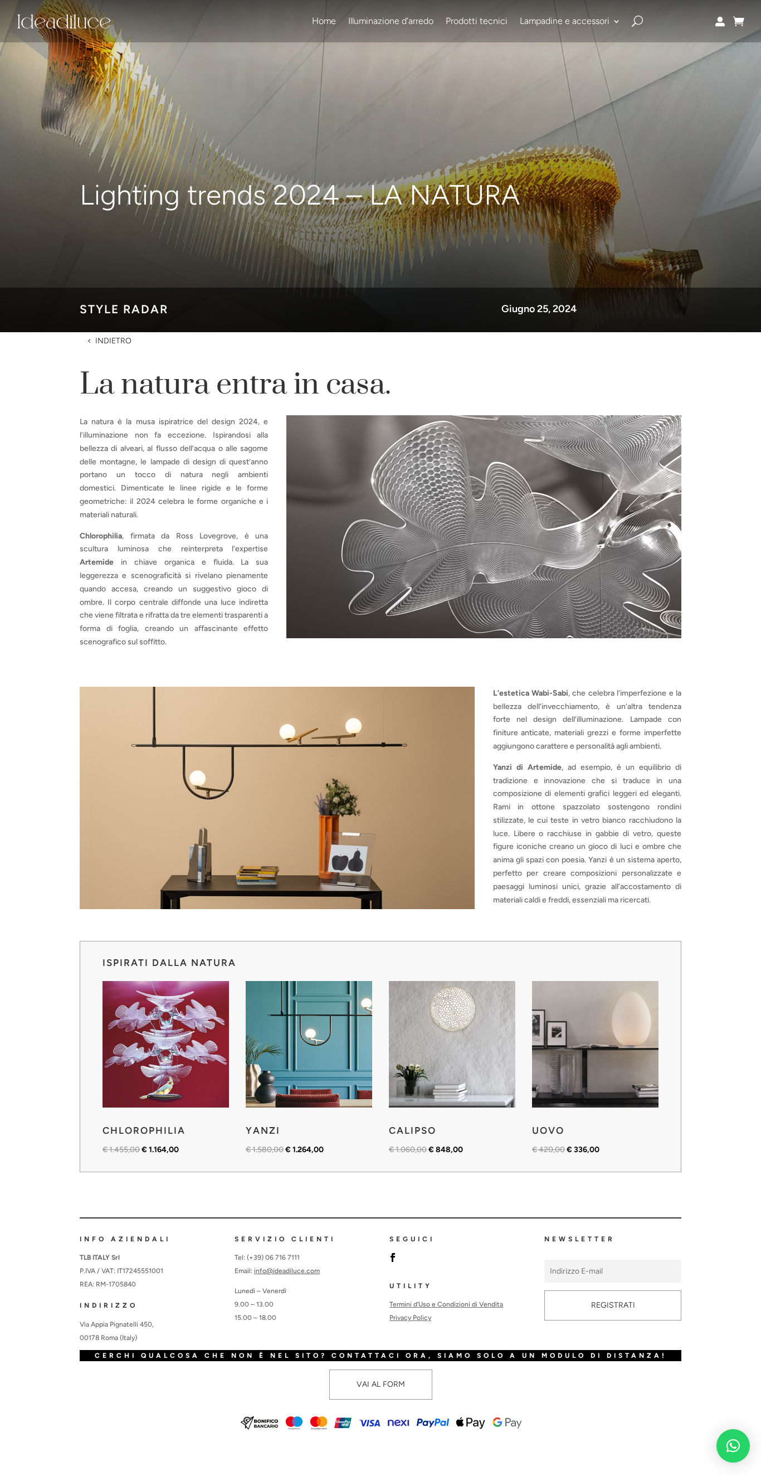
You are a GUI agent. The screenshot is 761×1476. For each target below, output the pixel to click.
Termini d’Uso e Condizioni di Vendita (446, 1304)
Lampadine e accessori (564, 21)
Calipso (412, 1130)
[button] (733, 1446)
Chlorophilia (144, 1130)
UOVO (548, 1130)
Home (324, 21)
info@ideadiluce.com (287, 1271)
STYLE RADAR (124, 309)
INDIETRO (113, 341)
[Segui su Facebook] (393, 1257)
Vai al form (381, 1384)
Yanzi (263, 1130)
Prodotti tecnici (477, 21)
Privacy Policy (410, 1318)
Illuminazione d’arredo (390, 21)
